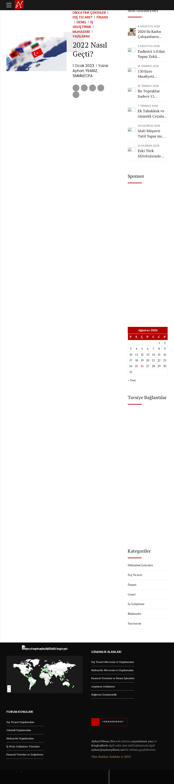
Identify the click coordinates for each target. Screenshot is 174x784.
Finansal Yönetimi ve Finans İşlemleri (112, 678)
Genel (81, 22)
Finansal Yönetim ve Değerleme (25, 754)
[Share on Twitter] (84, 88)
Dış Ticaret (83, 17)
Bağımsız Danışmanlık (104, 694)
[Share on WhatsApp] (76, 94)
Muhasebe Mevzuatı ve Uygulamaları (112, 670)
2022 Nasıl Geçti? (90, 49)
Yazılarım (81, 36)
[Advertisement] (148, 251)
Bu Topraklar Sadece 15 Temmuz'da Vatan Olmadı (149, 94)
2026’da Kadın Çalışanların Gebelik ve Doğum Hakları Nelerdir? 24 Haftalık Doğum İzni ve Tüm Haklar (151, 34)
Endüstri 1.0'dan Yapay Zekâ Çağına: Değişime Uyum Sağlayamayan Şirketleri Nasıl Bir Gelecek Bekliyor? (152, 54)
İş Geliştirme (83, 24)
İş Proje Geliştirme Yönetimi (22, 746)
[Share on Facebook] (76, 88)
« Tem (132, 380)
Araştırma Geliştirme (103, 686)
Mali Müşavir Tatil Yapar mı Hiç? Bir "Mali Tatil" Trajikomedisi (150, 133)
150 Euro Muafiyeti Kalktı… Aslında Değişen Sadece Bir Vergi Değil (151, 74)
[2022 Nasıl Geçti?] (36, 54)
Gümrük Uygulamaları (18, 730)
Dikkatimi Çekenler (89, 12)
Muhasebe (81, 31)
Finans (102, 17)
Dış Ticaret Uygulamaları (20, 722)
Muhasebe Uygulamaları (20, 738)
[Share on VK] (100, 88)
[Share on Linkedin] (92, 88)
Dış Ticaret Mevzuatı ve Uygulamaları (112, 662)
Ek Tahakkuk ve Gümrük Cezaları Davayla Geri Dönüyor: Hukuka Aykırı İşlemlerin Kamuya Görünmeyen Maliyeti (152, 113)
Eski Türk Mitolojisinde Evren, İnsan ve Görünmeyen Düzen (150, 153)
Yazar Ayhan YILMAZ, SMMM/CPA (90, 70)
